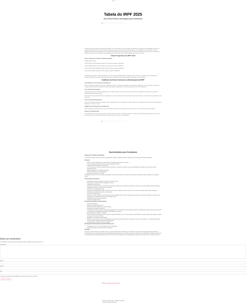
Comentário (3, 244)
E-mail (2, 265)
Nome (2, 260)
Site (1, 271)
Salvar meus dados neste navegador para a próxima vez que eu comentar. (19, 276)
